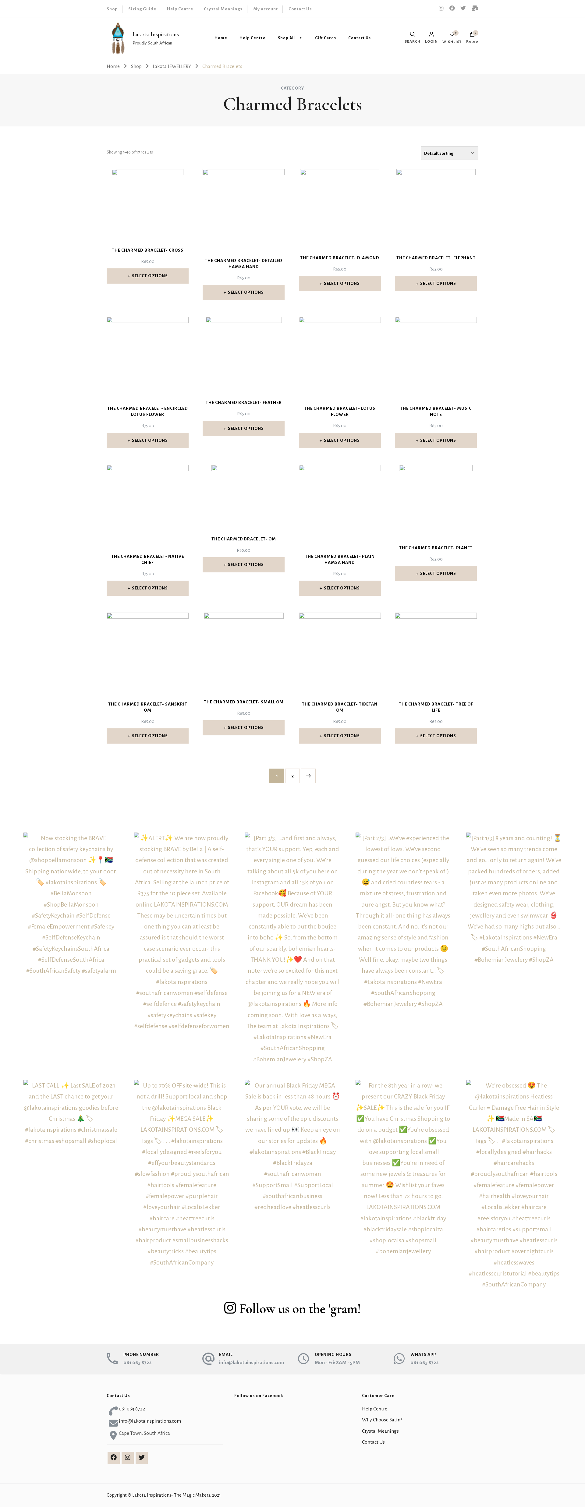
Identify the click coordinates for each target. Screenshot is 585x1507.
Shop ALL (287, 38)
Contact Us (300, 9)
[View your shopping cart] (472, 36)
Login (431, 41)
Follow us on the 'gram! (300, 1308)
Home (220, 38)
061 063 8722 (137, 1362)
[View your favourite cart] (452, 35)
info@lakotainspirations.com (251, 1362)
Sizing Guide (142, 9)
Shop (112, 9)
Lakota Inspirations (156, 34)
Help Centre (180, 9)
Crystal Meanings (223, 9)
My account (265, 9)
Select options (150, 276)
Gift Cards (325, 38)
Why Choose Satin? (382, 1420)
